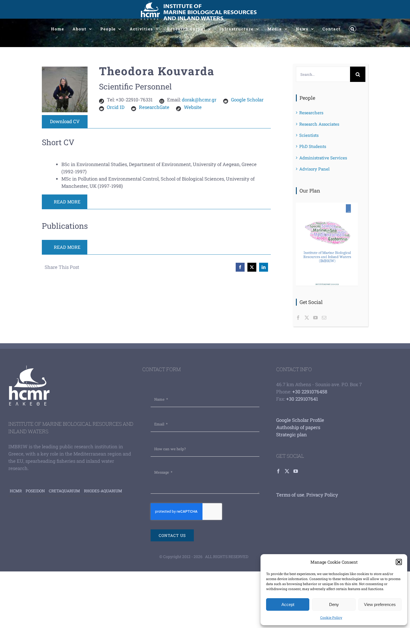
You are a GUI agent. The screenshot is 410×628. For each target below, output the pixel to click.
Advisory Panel (314, 169)
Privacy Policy (322, 494)
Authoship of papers (298, 427)
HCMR (16, 490)
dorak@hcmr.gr (199, 99)
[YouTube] (315, 317)
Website (193, 107)
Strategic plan (291, 434)
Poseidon (35, 490)
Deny (334, 604)
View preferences (380, 604)
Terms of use (290, 494)
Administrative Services (323, 157)
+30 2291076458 (309, 391)
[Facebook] (298, 317)
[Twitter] (307, 317)
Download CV (65, 121)
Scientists (309, 135)
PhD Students (312, 146)
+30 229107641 (302, 399)
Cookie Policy (331, 617)
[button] (399, 562)
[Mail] (324, 317)
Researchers (311, 112)
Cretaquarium (64, 490)
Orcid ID (115, 107)
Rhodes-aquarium (103, 490)
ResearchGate (154, 107)
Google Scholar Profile (300, 420)
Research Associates (319, 124)
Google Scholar (247, 99)
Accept (287, 604)
